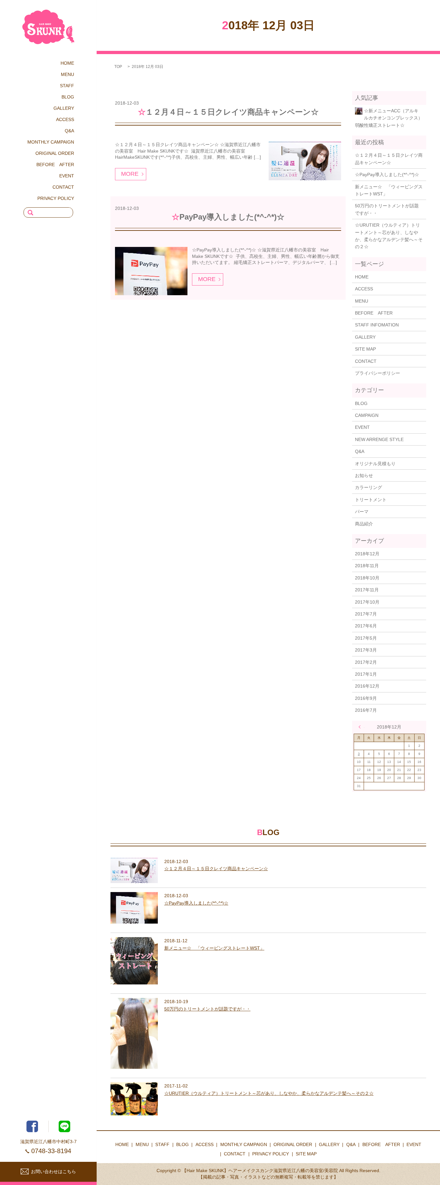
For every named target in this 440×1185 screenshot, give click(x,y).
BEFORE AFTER (55, 164)
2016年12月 (367, 686)
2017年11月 (367, 589)
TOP (118, 66)
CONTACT (63, 187)
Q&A (69, 130)
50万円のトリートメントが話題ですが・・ (387, 209)
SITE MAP (365, 349)
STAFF (67, 85)
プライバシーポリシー (377, 373)
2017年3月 (366, 650)
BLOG (68, 96)
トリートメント (371, 499)
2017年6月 (366, 625)
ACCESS (65, 119)
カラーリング (368, 487)
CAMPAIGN (366, 415)
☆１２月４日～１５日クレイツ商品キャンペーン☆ (228, 112)
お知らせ (364, 475)
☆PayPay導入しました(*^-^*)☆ (228, 216)
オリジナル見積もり (375, 463)
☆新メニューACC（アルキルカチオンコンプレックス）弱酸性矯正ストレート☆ (389, 118)
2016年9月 (366, 698)
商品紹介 (364, 523)
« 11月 (361, 727)
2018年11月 (367, 565)
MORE (130, 174)
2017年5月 (366, 638)
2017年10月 (367, 602)
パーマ (361, 511)
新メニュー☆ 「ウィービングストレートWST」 (389, 190)
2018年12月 (367, 553)
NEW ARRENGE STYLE (379, 439)
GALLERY (63, 108)
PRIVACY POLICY (55, 198)
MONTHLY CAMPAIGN (50, 142)
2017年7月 (366, 613)
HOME (67, 63)
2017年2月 (366, 662)
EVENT (66, 175)
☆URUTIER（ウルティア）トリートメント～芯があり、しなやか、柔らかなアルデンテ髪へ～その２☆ (389, 235)
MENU (67, 74)
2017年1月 (366, 674)
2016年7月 (366, 710)
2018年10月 (367, 577)
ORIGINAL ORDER (54, 153)
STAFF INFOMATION (377, 324)
